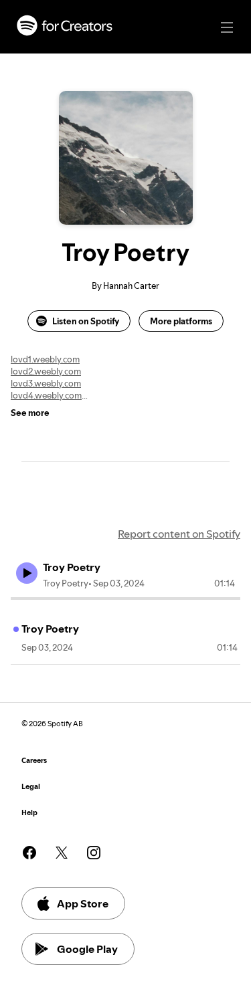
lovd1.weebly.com (45, 359)
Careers (34, 761)
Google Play (87, 949)
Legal (30, 787)
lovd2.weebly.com (46, 371)
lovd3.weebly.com (46, 383)
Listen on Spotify (85, 321)
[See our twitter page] (62, 853)
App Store (82, 903)
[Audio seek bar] (125, 598)
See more (30, 413)
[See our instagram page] (94, 853)
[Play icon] (26, 573)
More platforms (181, 321)
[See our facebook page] (29, 853)
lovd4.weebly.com (46, 395)
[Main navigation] (227, 27)
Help (29, 813)
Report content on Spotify (179, 533)
